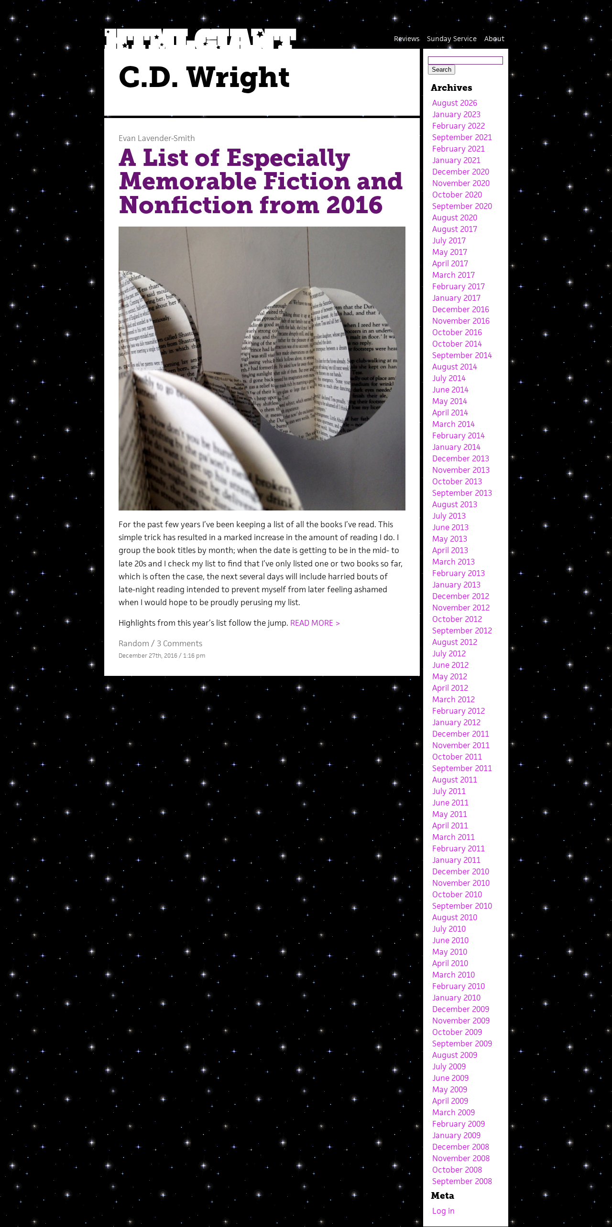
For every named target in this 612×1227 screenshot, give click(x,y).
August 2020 (454, 217)
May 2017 (449, 252)
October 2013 (457, 481)
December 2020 (460, 171)
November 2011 (461, 745)
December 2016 (460, 309)
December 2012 (460, 596)
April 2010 (450, 963)
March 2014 (453, 424)
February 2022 (458, 125)
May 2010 (449, 951)
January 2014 (456, 447)
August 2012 (454, 642)
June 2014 (450, 389)
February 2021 (458, 148)
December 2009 (460, 1009)
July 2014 (449, 378)
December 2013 (460, 458)
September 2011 (462, 768)
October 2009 (457, 1032)
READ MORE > (315, 623)
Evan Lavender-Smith (157, 138)
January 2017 (456, 298)
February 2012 (458, 711)
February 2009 (458, 1123)
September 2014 (462, 355)
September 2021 (462, 137)
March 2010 (453, 974)
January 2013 (456, 584)
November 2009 (461, 1020)
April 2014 (450, 412)
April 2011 (450, 825)
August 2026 (454, 103)
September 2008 (462, 1181)
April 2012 (450, 688)
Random (134, 643)
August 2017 (454, 229)
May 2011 (449, 814)
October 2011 (457, 756)
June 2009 (450, 1078)
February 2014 (458, 435)
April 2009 (450, 1101)
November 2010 (461, 883)
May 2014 (449, 401)
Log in (443, 1210)
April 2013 (450, 550)
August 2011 (454, 779)
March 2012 (453, 699)
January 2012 (456, 722)
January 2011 (456, 860)
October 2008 (457, 1169)
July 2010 (449, 928)
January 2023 (456, 114)
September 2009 (462, 1043)
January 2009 (456, 1135)
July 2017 (449, 240)
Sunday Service (452, 38)
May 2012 (449, 676)
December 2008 (460, 1146)
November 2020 (461, 183)
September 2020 (462, 206)
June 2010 (450, 940)
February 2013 (458, 573)
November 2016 (461, 320)
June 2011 (450, 802)
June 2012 (450, 665)
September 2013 (462, 493)
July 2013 (449, 515)
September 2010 (462, 906)
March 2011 (453, 837)
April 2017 (450, 263)
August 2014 (454, 366)
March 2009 (453, 1112)
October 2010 (457, 894)
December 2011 (460, 733)
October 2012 (457, 619)
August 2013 (454, 504)
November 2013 (461, 470)
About (494, 38)
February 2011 (458, 848)
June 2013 (450, 527)
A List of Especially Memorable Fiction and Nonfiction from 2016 (261, 181)
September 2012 (462, 630)
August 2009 (454, 1055)
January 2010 (456, 997)
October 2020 (457, 194)
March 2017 (453, 275)
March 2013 (453, 561)
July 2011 (449, 791)
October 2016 (457, 332)
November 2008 (461, 1158)
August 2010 (454, 917)
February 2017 (458, 286)
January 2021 (456, 160)
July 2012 (449, 653)
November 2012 (461, 607)
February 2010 (458, 986)
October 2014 (457, 343)
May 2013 (449, 538)
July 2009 (449, 1066)
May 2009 (449, 1089)
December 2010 (460, 871)
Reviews (406, 38)
